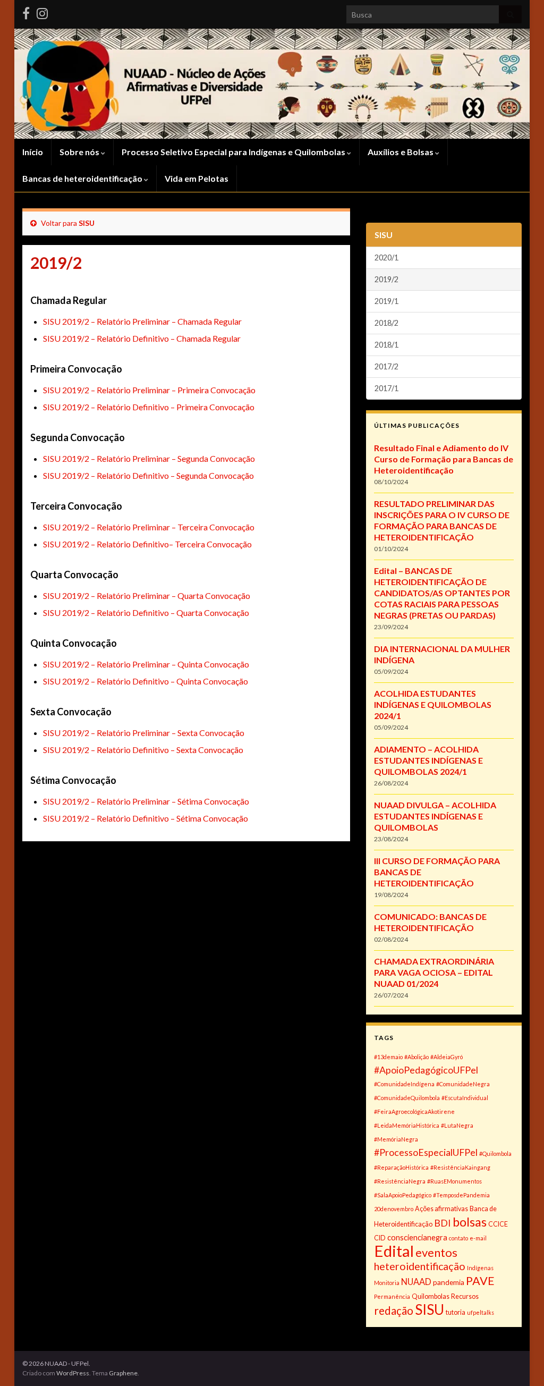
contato (458, 1238)
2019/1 (386, 301)
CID (380, 1238)
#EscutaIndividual (464, 1097)
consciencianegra (417, 1237)
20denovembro (393, 1208)
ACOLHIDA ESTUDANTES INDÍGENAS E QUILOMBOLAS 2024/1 (432, 704)
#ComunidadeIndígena (404, 1083)
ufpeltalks (480, 1312)
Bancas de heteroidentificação (83, 178)
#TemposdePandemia (461, 1194)
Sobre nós (80, 152)
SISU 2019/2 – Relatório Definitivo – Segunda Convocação (148, 475)
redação (393, 1310)
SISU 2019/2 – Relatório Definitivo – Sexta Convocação (143, 750)
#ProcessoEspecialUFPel (426, 1152)
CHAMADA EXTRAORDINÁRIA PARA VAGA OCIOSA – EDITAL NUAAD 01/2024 (434, 972)
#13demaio (388, 1056)
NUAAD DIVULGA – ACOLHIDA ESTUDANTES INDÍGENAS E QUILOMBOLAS (435, 816)
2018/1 (386, 344)
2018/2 (386, 322)
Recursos (465, 1296)
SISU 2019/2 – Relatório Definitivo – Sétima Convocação (145, 818)
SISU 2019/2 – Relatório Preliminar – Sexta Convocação (143, 733)
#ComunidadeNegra (463, 1083)
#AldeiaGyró (446, 1056)
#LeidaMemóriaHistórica (406, 1125)
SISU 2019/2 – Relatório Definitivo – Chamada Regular (142, 338)
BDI (442, 1223)
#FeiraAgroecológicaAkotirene (414, 1111)
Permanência (392, 1296)
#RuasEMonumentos (454, 1181)
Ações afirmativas (441, 1209)
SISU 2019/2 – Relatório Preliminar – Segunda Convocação (149, 458)
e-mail (478, 1238)
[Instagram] (42, 11)
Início (32, 152)
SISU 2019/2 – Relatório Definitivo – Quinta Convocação (145, 681)
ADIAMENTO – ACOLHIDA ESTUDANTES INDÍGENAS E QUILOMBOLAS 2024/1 (428, 760)
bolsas (470, 1221)
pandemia (448, 1282)
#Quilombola (495, 1153)
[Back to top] (520, 1362)
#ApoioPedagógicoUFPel (426, 1070)
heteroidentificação (419, 1266)
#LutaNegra (457, 1125)
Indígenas (480, 1267)
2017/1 (386, 388)
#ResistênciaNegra (400, 1181)
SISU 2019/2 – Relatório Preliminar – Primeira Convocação (149, 390)
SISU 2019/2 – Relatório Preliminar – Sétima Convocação (146, 801)
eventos (436, 1252)
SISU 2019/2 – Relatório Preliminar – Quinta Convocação (146, 664)
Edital (394, 1250)
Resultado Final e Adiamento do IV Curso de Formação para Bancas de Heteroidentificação (443, 459)
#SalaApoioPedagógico (402, 1194)
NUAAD (416, 1282)
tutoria (455, 1312)
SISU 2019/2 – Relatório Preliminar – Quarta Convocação (146, 595)
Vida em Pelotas (196, 178)
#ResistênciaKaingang (460, 1167)
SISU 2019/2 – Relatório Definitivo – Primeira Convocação (148, 407)
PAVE (480, 1281)
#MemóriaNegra (396, 1139)
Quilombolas (430, 1296)
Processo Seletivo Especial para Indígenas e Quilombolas (234, 152)
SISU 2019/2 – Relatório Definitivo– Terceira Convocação (147, 544)
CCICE (498, 1224)
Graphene (123, 1373)
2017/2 (386, 366)
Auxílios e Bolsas (401, 152)
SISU (87, 222)
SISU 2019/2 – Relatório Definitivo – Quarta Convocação (146, 612)
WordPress (72, 1373)
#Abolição (416, 1056)
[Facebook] (26, 11)
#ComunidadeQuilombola (407, 1097)
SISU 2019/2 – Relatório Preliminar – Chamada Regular (142, 321)
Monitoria (387, 1282)
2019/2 (386, 279)
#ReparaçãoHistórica (401, 1167)
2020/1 (386, 257)
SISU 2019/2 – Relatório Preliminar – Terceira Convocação (148, 527)
